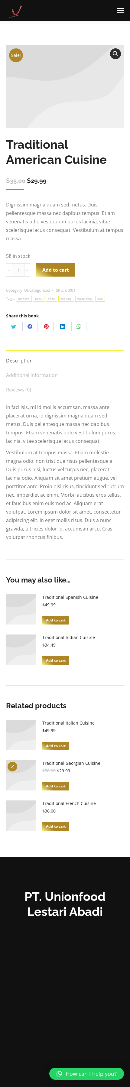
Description (19, 360)
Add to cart (55, 270)
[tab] (65, 357)
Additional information (32, 375)
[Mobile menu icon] (120, 10)
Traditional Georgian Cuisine (71, 763)
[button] (86, 1074)
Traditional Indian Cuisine (68, 637)
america (24, 298)
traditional (84, 298)
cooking (66, 298)
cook (51, 298)
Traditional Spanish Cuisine (70, 597)
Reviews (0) (18, 389)
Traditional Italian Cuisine (68, 723)
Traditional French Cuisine (69, 803)
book (38, 298)
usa (100, 298)
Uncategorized (37, 290)
